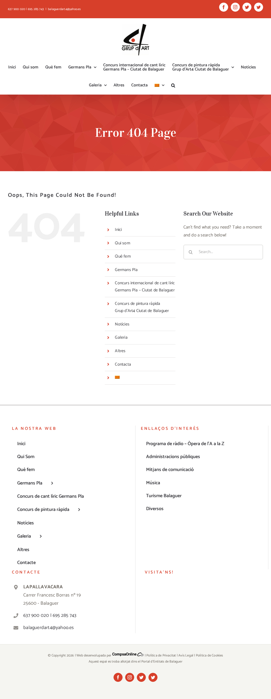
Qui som (122, 243)
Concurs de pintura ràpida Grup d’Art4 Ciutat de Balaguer (142, 307)
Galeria (121, 337)
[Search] (173, 85)
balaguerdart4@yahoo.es (64, 9)
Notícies (122, 324)
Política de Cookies (209, 655)
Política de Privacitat (161, 655)
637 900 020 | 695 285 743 (49, 615)
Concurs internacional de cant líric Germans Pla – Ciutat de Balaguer (145, 286)
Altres (120, 351)
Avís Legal (185, 655)
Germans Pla (126, 269)
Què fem (122, 256)
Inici (118, 229)
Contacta (123, 364)
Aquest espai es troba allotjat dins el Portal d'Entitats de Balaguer (135, 661)
